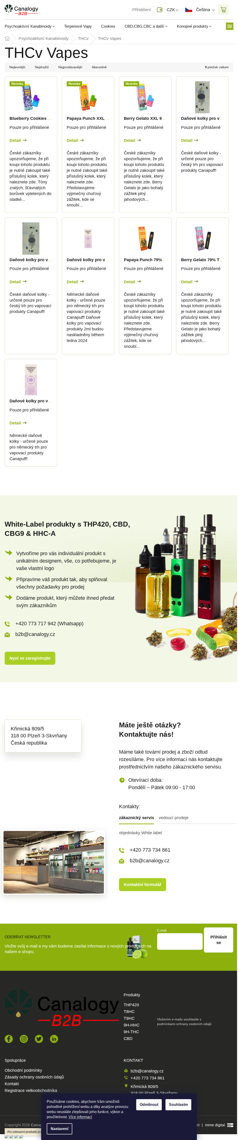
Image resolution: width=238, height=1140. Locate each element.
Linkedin (54, 1039)
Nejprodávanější (70, 67)
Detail (15, 140)
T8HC (129, 1012)
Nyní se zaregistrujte (30, 658)
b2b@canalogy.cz (35, 634)
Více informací (80, 1117)
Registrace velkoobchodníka (31, 1090)
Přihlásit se (218, 940)
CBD (128, 1038)
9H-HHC (131, 1025)
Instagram (24, 1039)
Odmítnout (149, 1105)
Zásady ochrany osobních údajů (34, 1077)
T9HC (129, 1018)
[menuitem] (32, 26)
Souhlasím (178, 1105)
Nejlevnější (17, 67)
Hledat (49, 10)
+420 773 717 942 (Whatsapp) (49, 623)
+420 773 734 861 (150, 850)
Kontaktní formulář (142, 884)
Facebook (9, 1039)
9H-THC (131, 1032)
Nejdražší (42, 67)
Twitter (39, 1039)
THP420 (131, 1005)
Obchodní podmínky (23, 1070)
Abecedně (99, 67)
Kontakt (12, 1084)
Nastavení (59, 1129)
